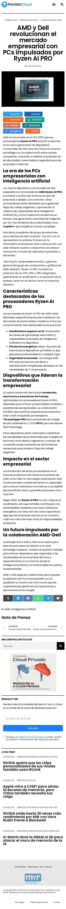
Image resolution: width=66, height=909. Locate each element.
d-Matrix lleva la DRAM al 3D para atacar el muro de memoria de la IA (33, 840)
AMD (7, 609)
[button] (61, 4)
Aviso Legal (19, 902)
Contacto (41, 867)
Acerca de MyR (48, 867)
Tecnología (53, 831)
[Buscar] (60, 646)
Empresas (24, 20)
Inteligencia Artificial (23, 609)
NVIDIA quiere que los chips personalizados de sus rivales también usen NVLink (29, 766)
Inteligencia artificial (37, 756)
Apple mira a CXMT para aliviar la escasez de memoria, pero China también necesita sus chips (31, 791)
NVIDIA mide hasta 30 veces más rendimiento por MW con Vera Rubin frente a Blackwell (32, 817)
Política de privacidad (39, 902)
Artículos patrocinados (20, 867)
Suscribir (33, 728)
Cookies (57, 902)
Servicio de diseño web (32, 867)
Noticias (34, 20)
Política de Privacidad (30, 736)
